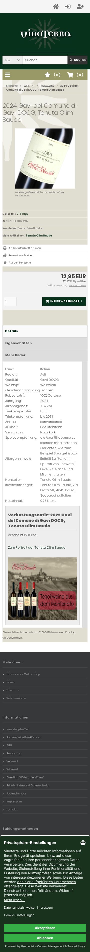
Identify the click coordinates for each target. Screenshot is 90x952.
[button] (12, 60)
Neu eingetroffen (17, 729)
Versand (12, 761)
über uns (12, 690)
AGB (9, 745)
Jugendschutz (16, 793)
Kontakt (11, 809)
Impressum (14, 801)
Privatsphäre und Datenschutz (27, 785)
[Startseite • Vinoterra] (45, 34)
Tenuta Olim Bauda (39, 235)
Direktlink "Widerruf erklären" (25, 777)
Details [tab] (11, 331)
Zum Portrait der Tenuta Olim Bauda (37, 547)
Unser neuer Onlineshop (23, 674)
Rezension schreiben (21, 255)
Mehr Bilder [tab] (15, 355)
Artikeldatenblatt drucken (25, 248)
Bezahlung (13, 753)
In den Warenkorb (64, 301)
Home (10, 682)
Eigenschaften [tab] (18, 343)
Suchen (77, 60)
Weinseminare (16, 698)
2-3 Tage (22, 214)
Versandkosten (77, 285)
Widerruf (12, 769)
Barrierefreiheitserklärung (23, 737)
